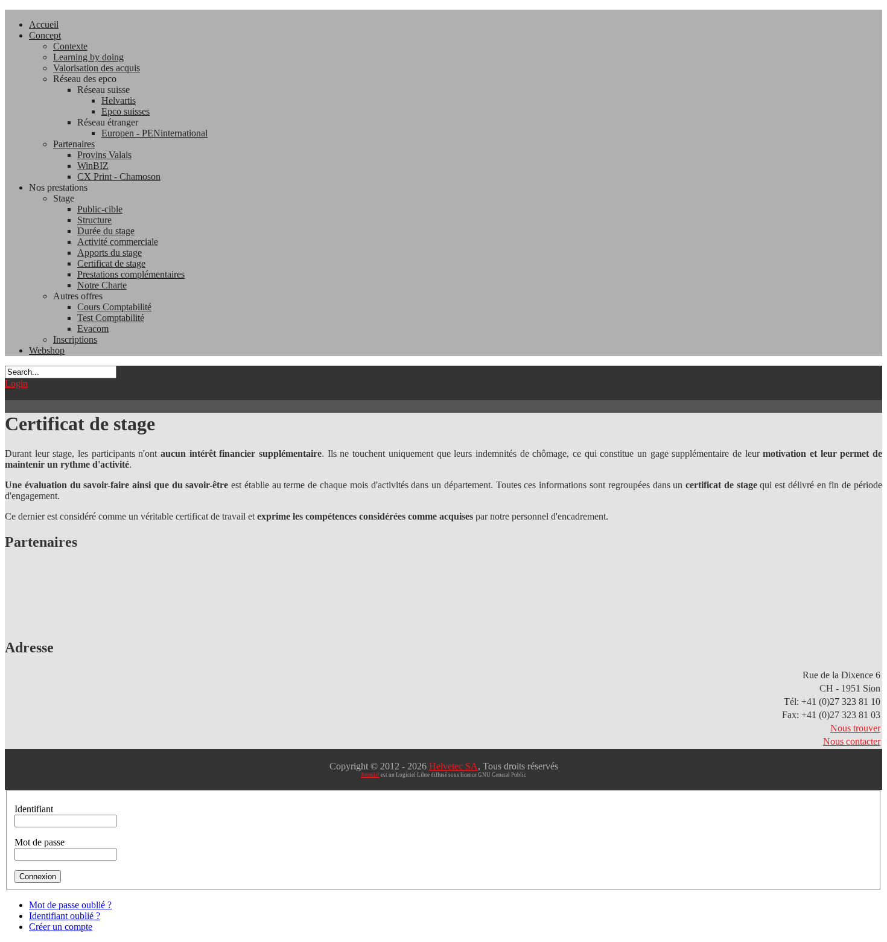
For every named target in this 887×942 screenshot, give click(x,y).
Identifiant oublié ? (64, 916)
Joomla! (370, 775)
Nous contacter (851, 741)
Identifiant (33, 809)
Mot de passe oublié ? (70, 905)
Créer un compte (60, 926)
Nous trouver (855, 728)
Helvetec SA (453, 766)
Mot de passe (39, 842)
